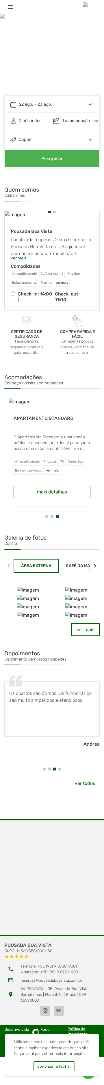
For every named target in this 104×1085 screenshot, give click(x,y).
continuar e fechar (54, 1066)
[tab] (36, 566)
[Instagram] (45, 1011)
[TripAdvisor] (59, 1011)
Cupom (25, 139)
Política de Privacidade (77, 1031)
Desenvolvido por (31, 1032)
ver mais (85, 629)
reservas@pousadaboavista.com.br (51, 980)
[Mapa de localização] (52, 878)
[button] (89, 59)
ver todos (85, 783)
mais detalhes (52, 492)
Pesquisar (52, 158)
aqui (30, 1053)
